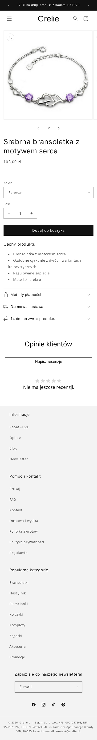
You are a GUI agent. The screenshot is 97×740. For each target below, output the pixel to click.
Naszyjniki (18, 593)
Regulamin (18, 553)
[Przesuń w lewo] (38, 128)
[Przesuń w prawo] (59, 128)
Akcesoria (17, 646)
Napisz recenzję (48, 362)
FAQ (12, 499)
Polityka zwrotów (23, 531)
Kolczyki (16, 614)
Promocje (17, 657)
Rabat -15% (19, 427)
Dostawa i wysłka (23, 520)
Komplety (17, 625)
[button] (9, 18)
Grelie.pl (25, 722)
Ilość (7, 204)
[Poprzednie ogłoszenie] (9, 5)
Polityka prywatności (26, 542)
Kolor (8, 183)
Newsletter (18, 459)
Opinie (15, 437)
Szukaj (14, 489)
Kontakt (15, 510)
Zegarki (15, 636)
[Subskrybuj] (77, 687)
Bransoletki (19, 582)
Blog (13, 448)
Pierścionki (18, 603)
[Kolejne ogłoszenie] (88, 5)
